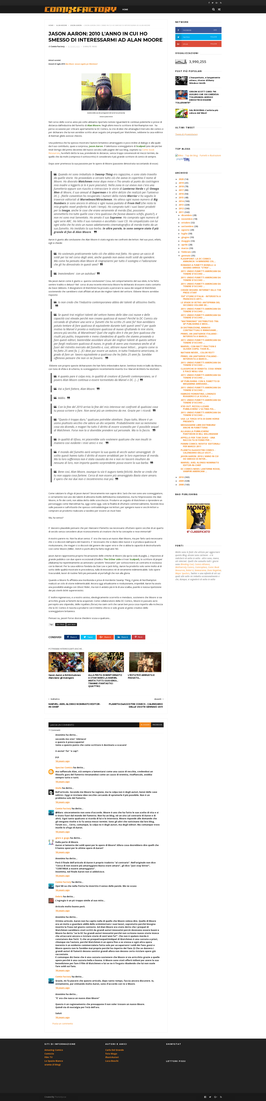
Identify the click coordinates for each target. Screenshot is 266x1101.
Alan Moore (61, 25)
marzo (185, 248)
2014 (181, 201)
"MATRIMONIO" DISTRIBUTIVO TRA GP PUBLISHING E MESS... (199, 322)
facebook (157, 725)
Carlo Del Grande (114, 1049)
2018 (181, 186)
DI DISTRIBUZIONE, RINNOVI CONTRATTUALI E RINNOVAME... (199, 329)
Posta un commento (62, 1023)
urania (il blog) (52, 1064)
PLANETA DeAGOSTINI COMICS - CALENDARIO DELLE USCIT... (198, 451)
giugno (185, 237)
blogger (145, 725)
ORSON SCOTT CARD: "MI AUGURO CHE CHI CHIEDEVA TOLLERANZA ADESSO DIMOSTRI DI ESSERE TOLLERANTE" (197, 97)
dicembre (186, 215)
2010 (181, 477)
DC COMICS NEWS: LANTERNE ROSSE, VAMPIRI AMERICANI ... (200, 470)
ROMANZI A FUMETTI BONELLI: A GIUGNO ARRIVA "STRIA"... (198, 266)
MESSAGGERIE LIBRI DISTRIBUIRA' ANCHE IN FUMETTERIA (198, 426)
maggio (186, 240)
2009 (181, 480)
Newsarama (200, 570)
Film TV (48, 1057)
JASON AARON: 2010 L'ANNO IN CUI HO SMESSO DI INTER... (199, 457)
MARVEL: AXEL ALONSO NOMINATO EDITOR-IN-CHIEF (200, 464)
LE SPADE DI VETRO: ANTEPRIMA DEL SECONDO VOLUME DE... (200, 303)
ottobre (186, 222)
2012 (181, 208)
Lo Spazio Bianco (53, 1060)
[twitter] (212, 3)
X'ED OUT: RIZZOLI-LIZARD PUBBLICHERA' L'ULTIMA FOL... (198, 407)
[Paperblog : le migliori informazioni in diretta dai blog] (183, 161)
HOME (125, 9)
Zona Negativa (214, 570)
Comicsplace (201, 567)
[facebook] (209, 3)
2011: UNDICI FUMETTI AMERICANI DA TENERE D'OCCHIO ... (201, 272)
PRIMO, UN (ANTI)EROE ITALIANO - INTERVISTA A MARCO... (199, 335)
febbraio (186, 251)
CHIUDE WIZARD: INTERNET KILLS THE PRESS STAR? (201, 291)
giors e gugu (62, 837)
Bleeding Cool (187, 564)
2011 (181, 212)
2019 (181, 182)
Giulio (58, 787)
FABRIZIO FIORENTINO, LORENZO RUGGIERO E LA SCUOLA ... (198, 395)
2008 (181, 484)
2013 (181, 204)
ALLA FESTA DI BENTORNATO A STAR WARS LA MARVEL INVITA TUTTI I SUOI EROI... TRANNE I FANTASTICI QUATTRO (105, 681)
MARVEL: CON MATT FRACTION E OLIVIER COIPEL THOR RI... (198, 347)
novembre (187, 218)
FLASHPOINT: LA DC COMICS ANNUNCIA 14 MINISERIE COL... (198, 260)
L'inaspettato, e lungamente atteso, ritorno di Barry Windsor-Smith (204, 80)
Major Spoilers (182, 573)
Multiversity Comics (184, 567)
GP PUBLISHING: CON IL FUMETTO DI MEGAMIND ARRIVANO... (200, 382)
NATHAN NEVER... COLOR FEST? (197, 352)
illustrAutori (112, 1057)
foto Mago (111, 1053)
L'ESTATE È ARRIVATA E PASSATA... (141, 676)
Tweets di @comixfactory (186, 134)
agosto (185, 229)
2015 (181, 197)
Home (51, 25)
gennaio (186, 255)
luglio (184, 233)
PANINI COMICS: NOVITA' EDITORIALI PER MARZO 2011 (200, 445)
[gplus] (217, 3)
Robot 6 (189, 570)
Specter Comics (64, 767)
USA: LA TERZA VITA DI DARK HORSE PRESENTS (200, 420)
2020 (181, 179)
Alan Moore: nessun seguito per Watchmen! (81, 64)
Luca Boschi (111, 1060)
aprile (184, 244)
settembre (187, 226)
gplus (200, 44)
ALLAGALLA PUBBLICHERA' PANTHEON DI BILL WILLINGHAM (199, 432)
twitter (200, 37)
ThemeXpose (60, 1097)
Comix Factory (63, 808)
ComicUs (49, 1053)
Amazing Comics (53, 1049)
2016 (181, 193)
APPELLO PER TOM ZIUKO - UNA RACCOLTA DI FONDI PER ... (198, 439)
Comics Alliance (202, 564)
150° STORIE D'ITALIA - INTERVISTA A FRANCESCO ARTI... (201, 297)
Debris (58, 896)
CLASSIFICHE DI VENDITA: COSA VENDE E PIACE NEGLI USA (201, 370)
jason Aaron (76, 25)
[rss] (221, 3)
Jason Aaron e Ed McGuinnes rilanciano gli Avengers (64, 676)
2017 (181, 190)
